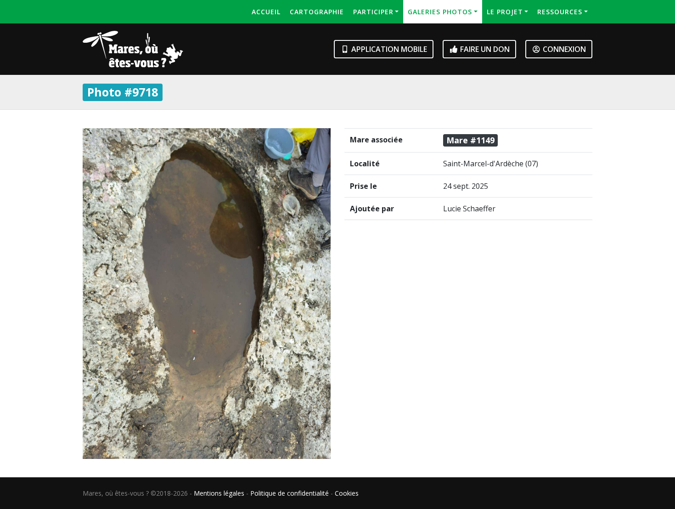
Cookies (347, 493)
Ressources (559, 11)
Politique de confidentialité (289, 493)
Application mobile (388, 49)
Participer (373, 11)
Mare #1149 (470, 140)
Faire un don (484, 49)
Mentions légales (219, 493)
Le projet (505, 11)
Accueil (266, 11)
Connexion (563, 49)
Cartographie (317, 11)
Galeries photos (440, 11)
